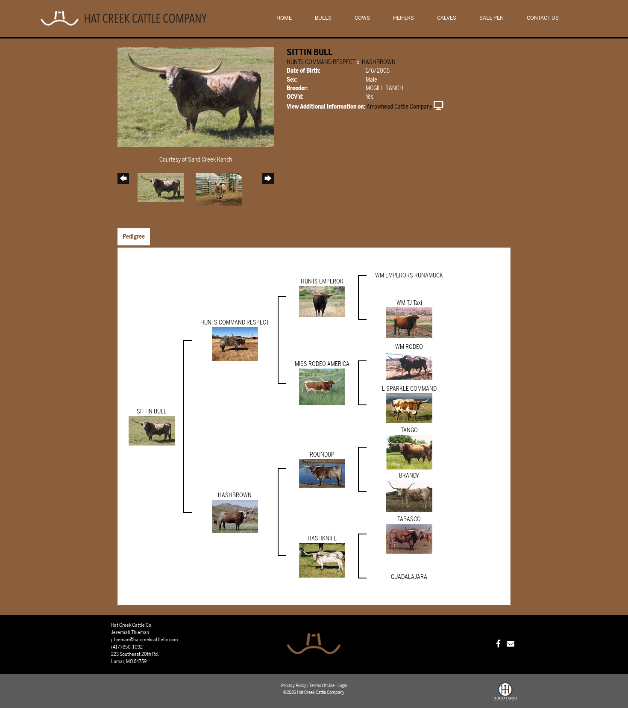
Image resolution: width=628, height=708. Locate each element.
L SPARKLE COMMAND (409, 389)
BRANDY (409, 476)
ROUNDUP (322, 455)
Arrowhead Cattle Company (399, 107)
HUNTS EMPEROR (322, 281)
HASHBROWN (379, 62)
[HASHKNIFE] (322, 560)
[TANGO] (409, 452)
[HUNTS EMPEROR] (322, 301)
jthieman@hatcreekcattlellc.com (144, 639)
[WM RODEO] (409, 365)
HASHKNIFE (322, 538)
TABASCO (409, 519)
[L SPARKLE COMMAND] (409, 408)
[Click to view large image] (195, 97)
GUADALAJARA (409, 577)
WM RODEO (409, 347)
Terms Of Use (322, 685)
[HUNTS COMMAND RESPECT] (235, 344)
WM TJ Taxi (409, 303)
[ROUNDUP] (322, 473)
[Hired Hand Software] (505, 695)
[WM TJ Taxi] (409, 323)
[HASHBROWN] (235, 516)
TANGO (409, 430)
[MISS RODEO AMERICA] (322, 387)
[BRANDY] (409, 496)
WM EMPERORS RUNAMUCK (409, 275)
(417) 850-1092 (127, 646)
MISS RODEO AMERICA (322, 364)
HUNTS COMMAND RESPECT (321, 62)
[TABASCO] (409, 538)
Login (342, 685)
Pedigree (134, 237)
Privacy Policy (293, 685)
